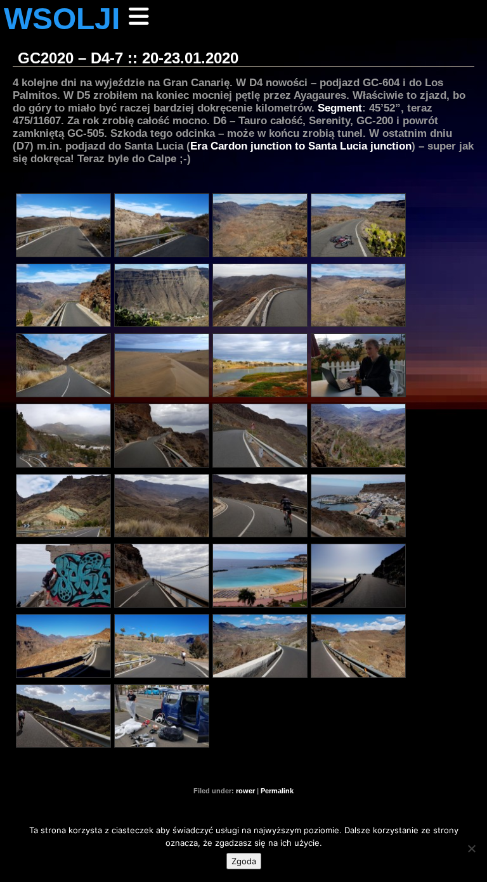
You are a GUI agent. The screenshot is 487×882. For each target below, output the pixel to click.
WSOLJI (62, 18)
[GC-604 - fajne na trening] (358, 296)
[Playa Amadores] (260, 576)
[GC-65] (161, 436)
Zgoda (243, 861)
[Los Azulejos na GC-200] (63, 506)
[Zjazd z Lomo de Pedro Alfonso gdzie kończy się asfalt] (63, 296)
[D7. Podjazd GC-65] (358, 576)
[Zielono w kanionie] (63, 716)
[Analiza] (358, 365)
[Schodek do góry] (161, 225)
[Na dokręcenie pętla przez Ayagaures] (260, 436)
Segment (340, 107)
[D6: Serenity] (358, 436)
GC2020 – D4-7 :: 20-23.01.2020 (128, 58)
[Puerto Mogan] (358, 506)
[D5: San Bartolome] (63, 436)
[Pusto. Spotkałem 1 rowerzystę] (358, 225)
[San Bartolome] (161, 646)
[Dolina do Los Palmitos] (63, 365)
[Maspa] (161, 365)
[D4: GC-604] (63, 225)
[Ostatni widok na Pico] (260, 646)
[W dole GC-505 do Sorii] (161, 296)
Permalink (277, 791)
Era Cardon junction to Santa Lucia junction (301, 145)
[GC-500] (161, 576)
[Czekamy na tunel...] (63, 576)
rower (245, 791)
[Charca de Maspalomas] (260, 365)
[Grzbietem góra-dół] (260, 296)
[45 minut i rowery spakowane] (161, 716)
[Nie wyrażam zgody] (471, 848)
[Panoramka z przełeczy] (161, 506)
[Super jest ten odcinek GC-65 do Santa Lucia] (63, 646)
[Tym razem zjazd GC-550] (358, 646)
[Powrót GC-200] (260, 506)
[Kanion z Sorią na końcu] (260, 225)
